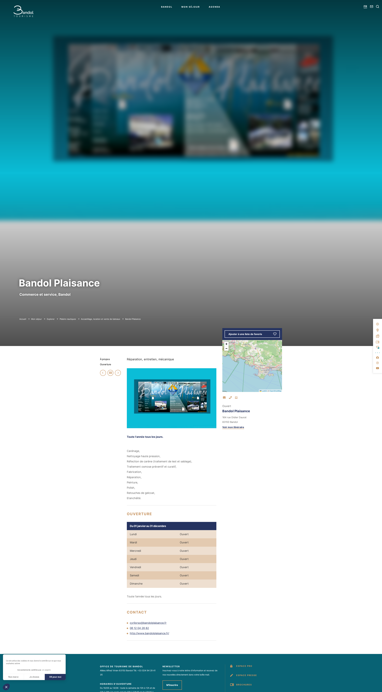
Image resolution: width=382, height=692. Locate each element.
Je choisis (34, 677)
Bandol (166, 7)
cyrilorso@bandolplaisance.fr (148, 622)
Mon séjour (190, 7)
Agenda (214, 7)
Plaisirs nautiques (68, 319)
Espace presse (246, 675)
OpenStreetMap (275, 391)
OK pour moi (55, 677)
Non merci (13, 677)
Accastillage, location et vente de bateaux (101, 319)
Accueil (22, 319)
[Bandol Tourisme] (23, 11)
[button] (6, 687)
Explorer (51, 319)
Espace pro (244, 666)
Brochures (244, 684)
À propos (105, 359)
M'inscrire (172, 684)
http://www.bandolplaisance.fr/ (149, 633)
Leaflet (264, 391)
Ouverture (105, 364)
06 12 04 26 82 (139, 628)
